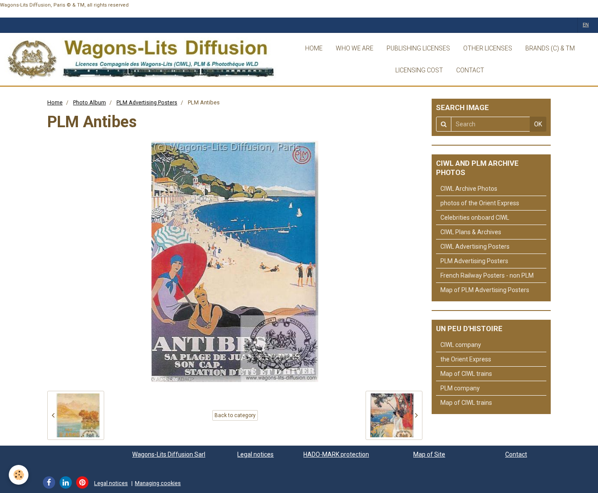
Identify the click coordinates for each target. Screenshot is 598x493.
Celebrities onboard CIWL (474, 217)
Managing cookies (158, 483)
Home (55, 102)
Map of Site (429, 454)
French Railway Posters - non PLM (487, 275)
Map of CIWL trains (466, 373)
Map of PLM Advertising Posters (484, 289)
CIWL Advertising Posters (475, 246)
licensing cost (419, 70)
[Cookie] (18, 475)
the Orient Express (465, 359)
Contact (516, 454)
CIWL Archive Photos (468, 188)
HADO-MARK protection (336, 454)
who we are (354, 48)
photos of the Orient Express (479, 203)
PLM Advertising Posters (146, 102)
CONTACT (470, 70)
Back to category (235, 415)
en (586, 25)
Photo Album (89, 102)
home (314, 48)
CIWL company (460, 344)
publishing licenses (418, 48)
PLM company (460, 388)
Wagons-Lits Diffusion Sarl (168, 454)
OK (538, 124)
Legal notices (255, 454)
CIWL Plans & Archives (470, 232)
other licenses (487, 48)
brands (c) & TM (550, 48)
